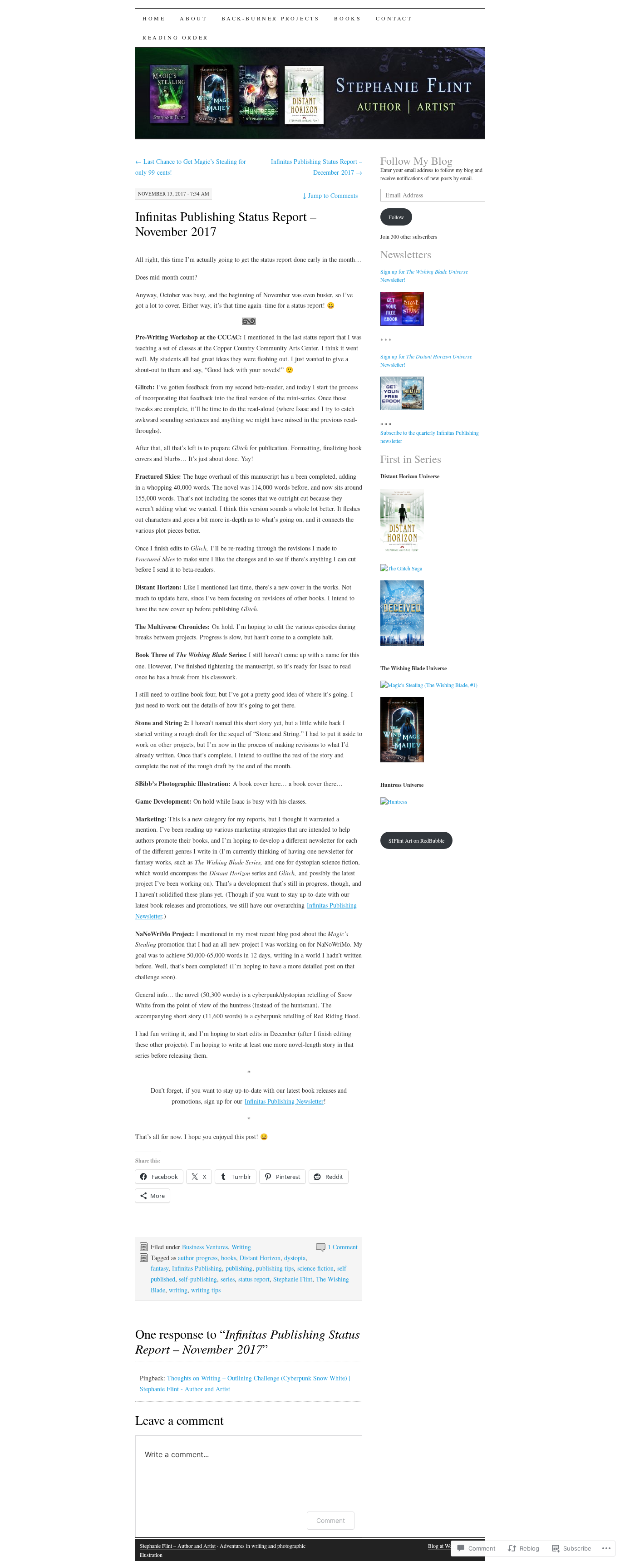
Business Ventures (205, 1246)
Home (154, 18)
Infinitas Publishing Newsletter (284, 1101)
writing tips (206, 1290)
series (228, 1279)
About (193, 18)
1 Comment (343, 1246)
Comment (330, 1520)
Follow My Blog (416, 160)
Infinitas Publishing (197, 1268)
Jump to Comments (330, 195)
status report (254, 1279)
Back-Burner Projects (270, 18)
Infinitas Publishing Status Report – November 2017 (225, 223)
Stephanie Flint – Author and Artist (178, 1545)
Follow (396, 217)
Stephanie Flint (292, 1279)
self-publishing (198, 1279)
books (228, 1257)
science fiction (315, 1268)
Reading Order (176, 37)
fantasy (159, 1268)
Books (347, 18)
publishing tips (275, 1268)
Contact (394, 18)
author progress (197, 1257)
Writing (241, 1246)
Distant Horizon (260, 1257)
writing (178, 1290)
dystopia (294, 1257)
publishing (239, 1268)
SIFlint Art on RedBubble (416, 840)
